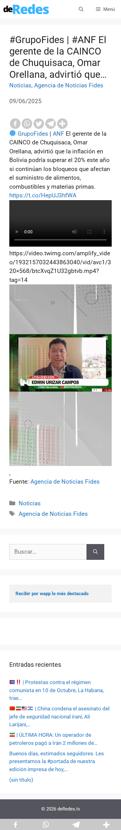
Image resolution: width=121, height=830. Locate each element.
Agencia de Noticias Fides (68, 85)
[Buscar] (95, 552)
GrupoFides (33, 133)
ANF (58, 133)
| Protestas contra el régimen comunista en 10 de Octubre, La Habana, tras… (56, 690)
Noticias (20, 85)
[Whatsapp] (27, 123)
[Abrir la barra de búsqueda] (81, 9)
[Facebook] (15, 123)
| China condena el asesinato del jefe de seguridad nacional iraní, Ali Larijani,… (59, 716)
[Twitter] (39, 123)
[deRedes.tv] (26, 9)
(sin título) (21, 780)
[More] (62, 123)
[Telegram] (50, 123)
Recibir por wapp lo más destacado (52, 593)
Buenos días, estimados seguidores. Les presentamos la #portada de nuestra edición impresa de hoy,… (56, 761)
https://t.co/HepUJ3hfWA (42, 195)
